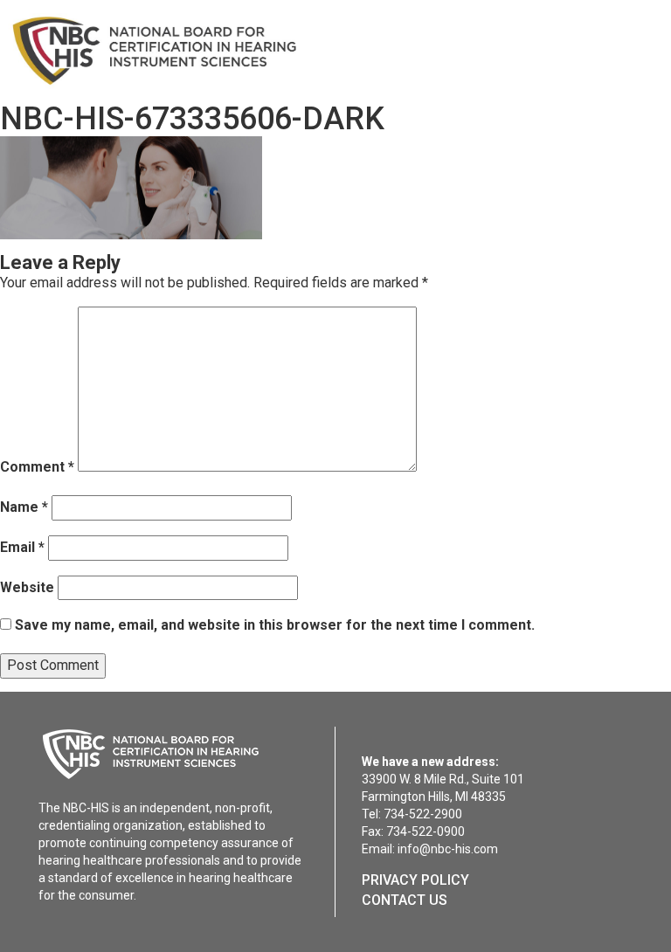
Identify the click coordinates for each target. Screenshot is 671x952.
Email (22, 547)
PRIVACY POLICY (415, 880)
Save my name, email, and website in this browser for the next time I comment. (275, 625)
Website (27, 587)
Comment (37, 467)
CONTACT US (404, 900)
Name (24, 507)
